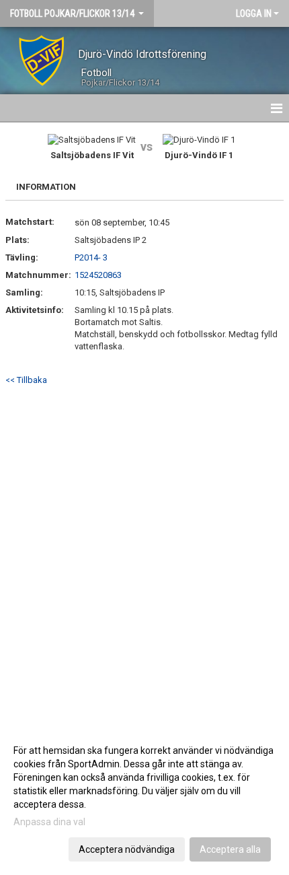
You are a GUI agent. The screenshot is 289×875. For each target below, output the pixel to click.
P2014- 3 (91, 257)
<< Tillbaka (26, 380)
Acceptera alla (230, 849)
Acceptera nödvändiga (127, 849)
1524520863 (98, 275)
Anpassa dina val (49, 821)
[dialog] (144, 799)
